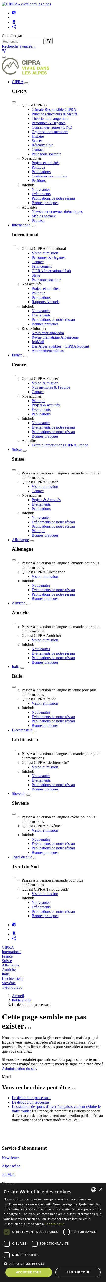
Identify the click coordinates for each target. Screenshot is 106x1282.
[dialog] (53, 1232)
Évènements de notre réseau (53, 427)
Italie (15, 667)
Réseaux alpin (42, 145)
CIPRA (17, 82)
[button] (53, 1263)
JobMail (38, 342)
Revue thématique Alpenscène (55, 337)
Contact (38, 149)
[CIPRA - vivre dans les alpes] (26, 4)
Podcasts (38, 220)
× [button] (100, 1189)
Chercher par (12, 36)
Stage (36, 275)
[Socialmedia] (14, 27)
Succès (37, 141)
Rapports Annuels (45, 302)
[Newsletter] (14, 13)
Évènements (41, 194)
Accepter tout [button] (28, 1272)
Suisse (17, 449)
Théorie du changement (50, 118)
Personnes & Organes (48, 123)
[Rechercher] (49, 41)
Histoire (38, 136)
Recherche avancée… (19, 46)
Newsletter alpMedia (48, 333)
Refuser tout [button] (78, 1272)
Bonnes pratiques (45, 203)
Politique (38, 167)
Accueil (18, 996)
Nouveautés (41, 189)
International (21, 225)
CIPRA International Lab (51, 271)
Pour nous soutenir (46, 154)
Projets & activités (46, 405)
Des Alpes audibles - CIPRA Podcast (60, 346)
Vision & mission (45, 383)
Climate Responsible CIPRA (54, 109)
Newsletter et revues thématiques (57, 212)
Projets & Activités (46, 500)
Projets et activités (45, 163)
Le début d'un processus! (31, 1098)
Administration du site (19, 1068)
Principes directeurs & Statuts (54, 114)
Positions (39, 180)
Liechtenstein (22, 730)
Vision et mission (45, 253)
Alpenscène (11, 1166)
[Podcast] (14, 22)
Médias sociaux (44, 216)
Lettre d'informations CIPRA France (60, 445)
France (17, 355)
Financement (42, 266)
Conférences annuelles (49, 176)
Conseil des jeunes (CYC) (52, 127)
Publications (41, 172)
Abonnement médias (48, 351)
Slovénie (18, 793)
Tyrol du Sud (22, 857)
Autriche (18, 603)
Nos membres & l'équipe (51, 387)
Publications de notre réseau (53, 198)
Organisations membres (50, 132)
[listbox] (93, 1189)
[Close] (14, 102)
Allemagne (20, 540)
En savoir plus (55, 1224)
